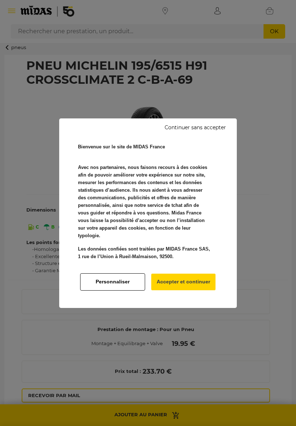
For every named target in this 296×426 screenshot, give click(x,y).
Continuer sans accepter (195, 127)
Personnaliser (113, 281)
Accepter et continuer (183, 281)
